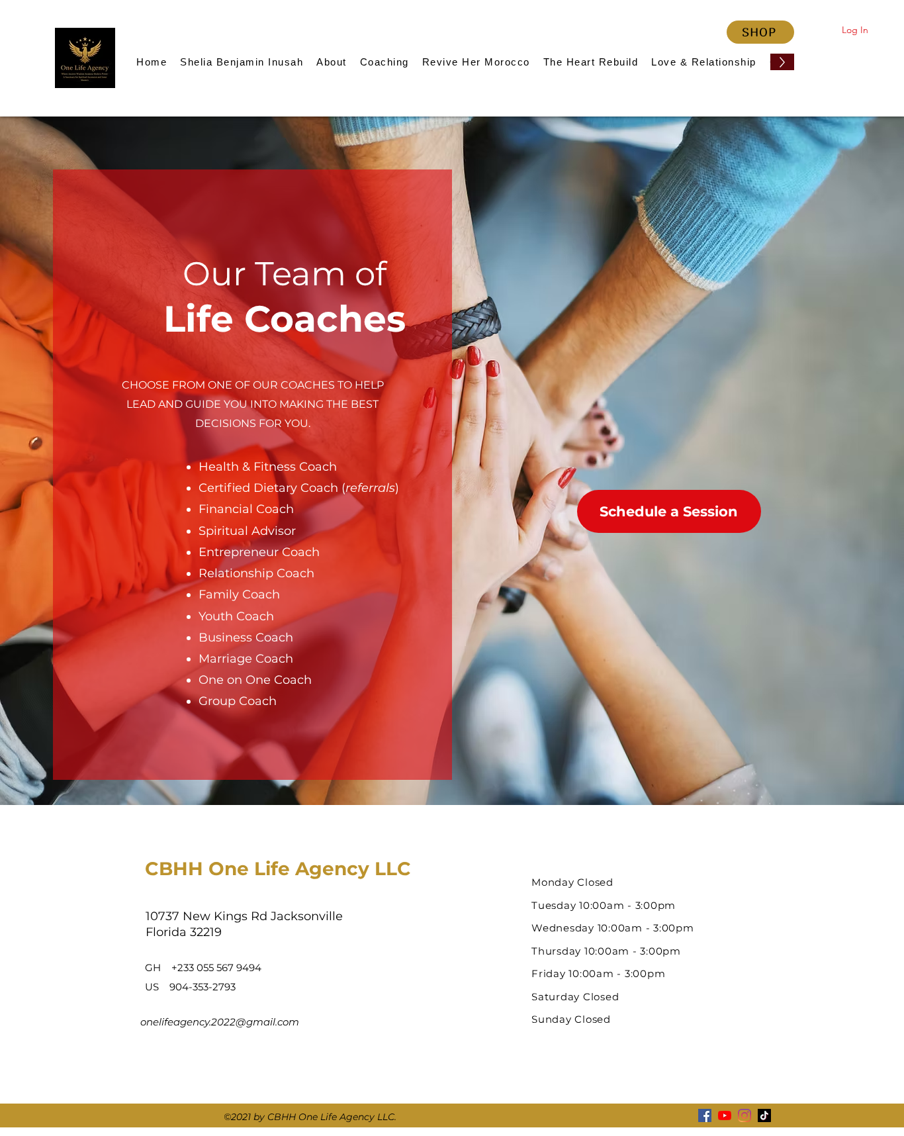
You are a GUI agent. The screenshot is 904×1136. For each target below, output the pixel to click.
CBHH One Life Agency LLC (278, 868)
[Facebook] (704, 1115)
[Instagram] (744, 1115)
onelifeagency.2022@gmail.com (219, 1022)
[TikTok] (764, 1115)
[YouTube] (724, 1115)
